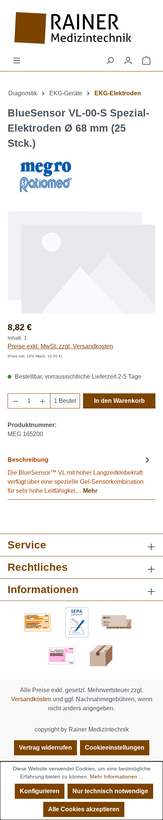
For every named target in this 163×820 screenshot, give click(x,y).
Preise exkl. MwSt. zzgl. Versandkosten (60, 346)
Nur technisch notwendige (110, 791)
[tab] (80, 474)
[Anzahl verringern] (16, 400)
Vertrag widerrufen (45, 747)
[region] (81, 262)
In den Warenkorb (119, 401)
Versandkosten (31, 699)
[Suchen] (110, 60)
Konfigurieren (40, 791)
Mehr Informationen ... (116, 776)
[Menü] (17, 60)
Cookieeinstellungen (114, 747)
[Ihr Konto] (128, 60)
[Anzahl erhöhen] (43, 400)
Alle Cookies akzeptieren (83, 809)
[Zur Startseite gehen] (81, 28)
